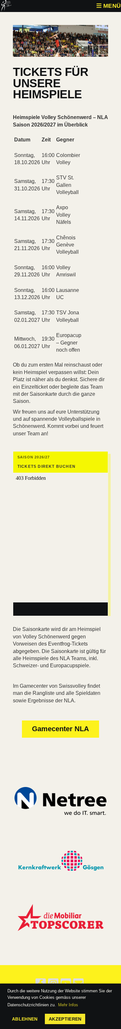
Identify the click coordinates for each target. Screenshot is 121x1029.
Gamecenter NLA (60, 729)
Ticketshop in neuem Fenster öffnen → (60, 609)
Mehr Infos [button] (68, 1004)
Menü (111, 6)
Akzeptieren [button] (65, 1019)
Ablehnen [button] (25, 1019)
